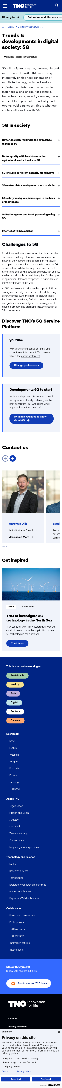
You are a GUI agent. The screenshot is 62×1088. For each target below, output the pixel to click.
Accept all (16, 1079)
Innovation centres (19, 942)
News (12, 741)
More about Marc (18, 537)
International (16, 949)
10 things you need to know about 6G (30, 419)
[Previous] (5, 458)
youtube (16, 340)
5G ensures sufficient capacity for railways (28, 173)
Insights (13, 761)
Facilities (13, 864)
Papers (13, 775)
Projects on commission (22, 915)
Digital (14, 702)
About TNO (13, 799)
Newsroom (12, 734)
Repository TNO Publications (24, 898)
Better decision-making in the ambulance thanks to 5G (27, 142)
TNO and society (18, 833)
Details (5, 1071)
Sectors (15, 711)
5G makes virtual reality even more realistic (28, 185)
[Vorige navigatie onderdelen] (3, 17)
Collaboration (14, 908)
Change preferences (26, 365)
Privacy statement (17, 1027)
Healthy (15, 684)
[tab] (6, 546)
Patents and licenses (20, 891)
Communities (16, 840)
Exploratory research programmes (27, 884)
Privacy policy (24, 1071)
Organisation (16, 806)
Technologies (16, 877)
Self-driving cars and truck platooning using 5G (28, 217)
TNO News (14, 789)
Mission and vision (19, 812)
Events (13, 747)
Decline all (46, 1079)
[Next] (12, 458)
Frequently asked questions (24, 847)
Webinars (14, 754)
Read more (17, 644)
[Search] (57, 5)
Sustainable (17, 675)
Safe (13, 693)
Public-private (16, 922)
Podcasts (14, 768)
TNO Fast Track (17, 929)
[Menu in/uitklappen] (5, 6)
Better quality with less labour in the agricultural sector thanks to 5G (23, 158)
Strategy (14, 819)
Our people (15, 826)
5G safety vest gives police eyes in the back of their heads (28, 200)
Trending (14, 782)
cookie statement (30, 356)
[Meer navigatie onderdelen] (59, 17)
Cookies (12, 1019)
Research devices (18, 871)
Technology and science (20, 857)
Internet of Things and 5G (17, 231)
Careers (15, 720)
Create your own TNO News (32, 983)
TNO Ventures (16, 936)
